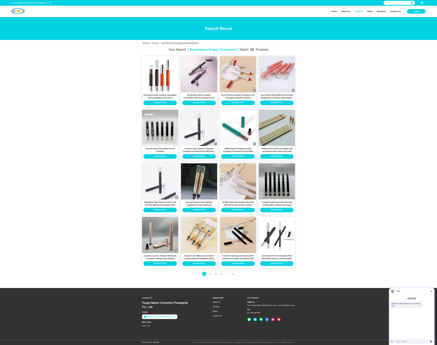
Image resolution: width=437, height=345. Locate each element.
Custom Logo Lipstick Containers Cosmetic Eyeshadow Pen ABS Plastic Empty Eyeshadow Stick (199, 151)
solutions (381, 11)
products (358, 11)
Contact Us (217, 316)
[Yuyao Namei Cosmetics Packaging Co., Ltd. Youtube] (279, 319)
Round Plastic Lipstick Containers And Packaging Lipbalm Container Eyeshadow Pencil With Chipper (238, 97)
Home (334, 11)
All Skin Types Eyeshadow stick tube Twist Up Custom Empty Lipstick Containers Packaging (238, 205)
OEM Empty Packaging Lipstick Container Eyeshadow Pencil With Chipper (238, 151)
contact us (395, 11)
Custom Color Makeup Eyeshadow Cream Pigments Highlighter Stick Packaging (199, 258)
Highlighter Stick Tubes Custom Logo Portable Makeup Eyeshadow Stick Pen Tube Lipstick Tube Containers (160, 205)
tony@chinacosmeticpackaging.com (161, 317)
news (370, 11)
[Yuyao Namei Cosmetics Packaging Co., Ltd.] (23, 11)
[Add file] (392, 341)
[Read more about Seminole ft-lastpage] (233, 274)
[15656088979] (255, 319)
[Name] (412, 2)
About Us (216, 302)
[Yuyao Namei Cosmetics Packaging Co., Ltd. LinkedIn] (273, 319)
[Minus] (431, 291)
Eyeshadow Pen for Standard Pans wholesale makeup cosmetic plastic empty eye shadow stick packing (277, 258)
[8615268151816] (249, 319)
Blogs (215, 311)
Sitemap (156, 342)
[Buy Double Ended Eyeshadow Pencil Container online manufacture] (160, 128)
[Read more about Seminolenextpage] (227, 274)
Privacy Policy (147, 342)
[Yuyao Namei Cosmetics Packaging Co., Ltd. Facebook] (267, 319)
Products (155, 43)
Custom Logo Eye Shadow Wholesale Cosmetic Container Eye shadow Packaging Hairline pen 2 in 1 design (160, 258)
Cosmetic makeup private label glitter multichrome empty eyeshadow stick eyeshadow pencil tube (238, 258)
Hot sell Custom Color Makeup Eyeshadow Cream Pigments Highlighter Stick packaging (199, 205)
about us (345, 11)
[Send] (431, 341)
